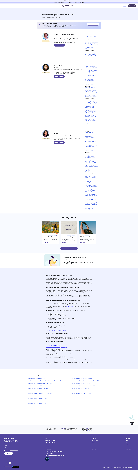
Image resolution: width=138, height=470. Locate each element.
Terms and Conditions (50, 447)
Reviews (127, 445)
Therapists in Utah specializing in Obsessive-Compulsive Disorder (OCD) (42, 406)
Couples (127, 447)
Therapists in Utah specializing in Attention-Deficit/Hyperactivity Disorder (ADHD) (44, 380)
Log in (124, 5)
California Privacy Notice (50, 445)
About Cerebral (16, 5)
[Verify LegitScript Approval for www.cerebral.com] (47, 460)
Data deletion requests (69, 0)
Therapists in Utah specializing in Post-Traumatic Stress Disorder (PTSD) (84, 380)
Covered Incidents (49, 453)
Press (93, 445)
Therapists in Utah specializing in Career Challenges (38, 388)
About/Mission (95, 440)
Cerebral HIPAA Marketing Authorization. (12, 450)
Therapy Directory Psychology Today (53, 345)
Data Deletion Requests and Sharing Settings (54, 455)
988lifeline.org (89, 430)
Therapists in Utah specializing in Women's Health (80, 395)
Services (4, 5)
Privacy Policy (48, 449)
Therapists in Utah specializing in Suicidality (79, 390)
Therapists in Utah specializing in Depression (37, 395)
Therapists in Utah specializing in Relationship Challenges (81, 383)
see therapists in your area (51, 363)
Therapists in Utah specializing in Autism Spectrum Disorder (40, 383)
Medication (128, 449)
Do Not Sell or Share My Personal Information (54, 451)
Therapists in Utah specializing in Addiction (36, 378)
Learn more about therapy (69, 265)
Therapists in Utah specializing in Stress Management (81, 388)
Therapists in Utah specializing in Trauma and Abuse (80, 393)
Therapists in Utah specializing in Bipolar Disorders (38, 385)
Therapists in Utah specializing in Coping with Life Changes (40, 393)
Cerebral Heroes (95, 449)
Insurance (9, 5)
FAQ (127, 442)
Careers (93, 442)
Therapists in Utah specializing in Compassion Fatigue (39, 390)
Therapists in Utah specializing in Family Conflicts (38, 398)
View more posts (69, 248)
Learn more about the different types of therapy (56, 330)
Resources (23, 5)
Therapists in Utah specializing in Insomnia (36, 401)
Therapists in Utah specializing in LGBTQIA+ (37, 403)
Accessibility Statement (50, 440)
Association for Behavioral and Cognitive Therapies (56, 347)
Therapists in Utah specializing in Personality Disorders (81, 378)
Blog (127, 440)
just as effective (69, 306)
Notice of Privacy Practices (50, 442)
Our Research (94, 447)
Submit (8, 453)
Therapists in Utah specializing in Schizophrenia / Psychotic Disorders (84, 385)
